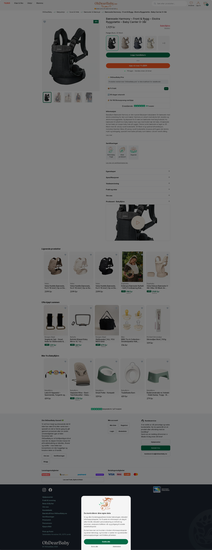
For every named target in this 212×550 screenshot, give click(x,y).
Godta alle (106, 542)
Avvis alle (94, 546)
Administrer (117, 546)
